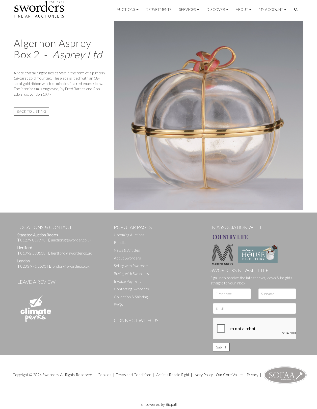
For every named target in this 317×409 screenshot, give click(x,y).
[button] (296, 9)
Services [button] (188, 9)
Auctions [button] (126, 9)
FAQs (118, 304)
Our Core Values (229, 374)
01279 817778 (33, 240)
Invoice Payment (127, 281)
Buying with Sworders (131, 273)
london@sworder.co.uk (69, 266)
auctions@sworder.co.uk (69, 240)
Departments (159, 9)
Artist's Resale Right (172, 374)
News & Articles (127, 250)
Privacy (252, 374)
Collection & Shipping (131, 297)
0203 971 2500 (33, 266)
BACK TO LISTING (31, 111)
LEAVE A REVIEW (36, 282)
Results (120, 242)
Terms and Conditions (134, 374)
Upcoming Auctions (129, 235)
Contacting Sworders (131, 289)
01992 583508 (33, 253)
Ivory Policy (203, 374)
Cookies (104, 374)
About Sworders (127, 258)
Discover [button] (216, 9)
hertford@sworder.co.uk (71, 253)
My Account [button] (271, 9)
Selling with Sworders (131, 265)
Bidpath (172, 404)
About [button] (242, 9)
